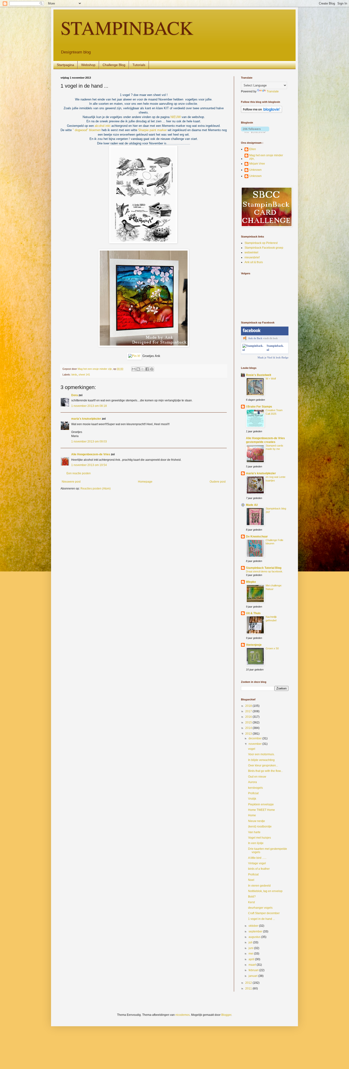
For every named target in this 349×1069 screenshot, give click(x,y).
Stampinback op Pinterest (261, 243)
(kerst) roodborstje (260, 826)
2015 (249, 722)
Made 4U (252, 505)
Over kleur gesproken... (263, 765)
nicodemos (182, 1015)
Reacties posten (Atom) (95, 488)
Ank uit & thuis (254, 262)
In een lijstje (256, 843)
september (256, 931)
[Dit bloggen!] (138, 369)
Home (252, 815)
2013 (249, 733)
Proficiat (253, 793)
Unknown (255, 169)
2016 (249, 716)
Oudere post (218, 481)
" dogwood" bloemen (87, 130)
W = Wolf (271, 378)
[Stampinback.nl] (253, 350)
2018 (249, 706)
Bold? (252, 896)
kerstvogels (255, 787)
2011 (249, 988)
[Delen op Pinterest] (151, 369)
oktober (254, 925)
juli (251, 942)
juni (251, 948)
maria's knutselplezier (86, 418)
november (255, 744)
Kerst (251, 902)
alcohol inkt (102, 126)
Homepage (145, 481)
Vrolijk (252, 798)
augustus (255, 937)
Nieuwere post (71, 481)
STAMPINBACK (127, 27)
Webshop (88, 65)
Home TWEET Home (261, 810)
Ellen (252, 149)
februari (254, 970)
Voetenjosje (254, 644)
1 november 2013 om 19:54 (89, 465)
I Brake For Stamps (259, 406)
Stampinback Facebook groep (264, 247)
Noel (251, 880)
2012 (249, 982)
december (255, 738)
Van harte (254, 832)
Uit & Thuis (253, 613)
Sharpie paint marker (152, 130)
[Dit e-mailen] (133, 369)
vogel (251, 749)
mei (251, 953)
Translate (273, 91)
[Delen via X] (142, 369)
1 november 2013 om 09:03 (89, 441)
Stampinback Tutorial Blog (263, 568)
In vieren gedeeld (259, 885)
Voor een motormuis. (261, 754)
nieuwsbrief (252, 257)
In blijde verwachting (261, 760)
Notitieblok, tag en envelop (265, 891)
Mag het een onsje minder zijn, (266, 157)
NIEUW (175, 117)
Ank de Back (255, 338)
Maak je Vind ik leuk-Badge (273, 357)
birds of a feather (259, 868)
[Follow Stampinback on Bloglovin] (261, 112)
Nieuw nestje (256, 821)
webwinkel (251, 252)
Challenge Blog (114, 65)
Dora (74, 395)
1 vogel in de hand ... (261, 919)
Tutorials (138, 65)
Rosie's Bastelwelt (258, 375)
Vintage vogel (257, 863)
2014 (249, 728)
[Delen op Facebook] (147, 369)
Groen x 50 (272, 648)
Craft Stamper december (264, 913)
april (252, 959)
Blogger (226, 1015)
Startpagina (65, 65)
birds (74, 374)
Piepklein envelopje (261, 804)
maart (253, 964)
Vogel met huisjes (259, 837)
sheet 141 (84, 374)
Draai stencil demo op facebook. (264, 571)
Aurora (252, 782)
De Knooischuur (257, 536)
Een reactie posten (78, 473)
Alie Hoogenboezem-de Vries (90, 454)
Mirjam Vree (257, 163)
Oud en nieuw (257, 776)
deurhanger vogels (260, 907)
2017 (249, 711)
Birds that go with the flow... (265, 771)
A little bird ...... (257, 858)
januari (253, 976)
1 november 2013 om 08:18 (89, 406)
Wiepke (251, 582)
